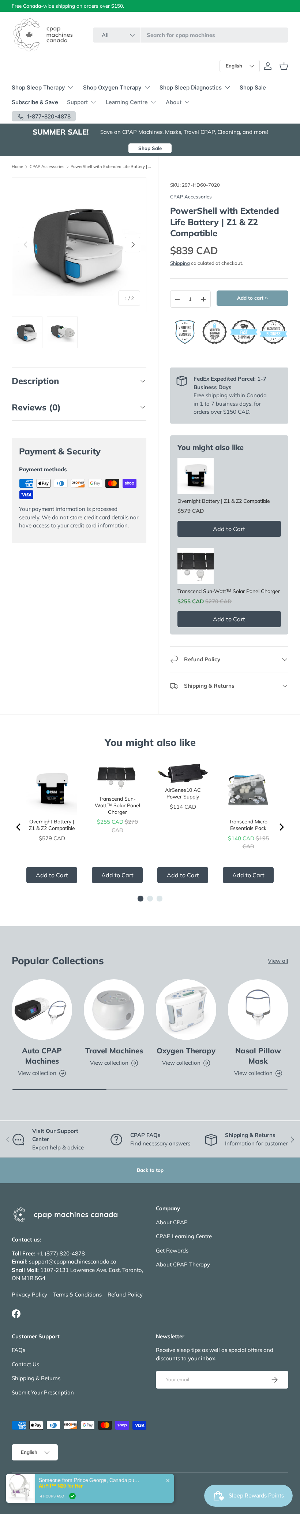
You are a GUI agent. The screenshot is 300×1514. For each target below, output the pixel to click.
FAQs (18, 1349)
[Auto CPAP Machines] (42, 1009)
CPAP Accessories (47, 167)
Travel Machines (114, 1050)
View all (278, 960)
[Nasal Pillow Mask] (258, 1009)
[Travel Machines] (114, 1009)
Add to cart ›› (252, 298)
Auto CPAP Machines (42, 1055)
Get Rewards (172, 1250)
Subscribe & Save (35, 102)
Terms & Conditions (77, 1294)
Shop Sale (253, 87)
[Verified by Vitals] (72, 1506)
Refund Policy (125, 1294)
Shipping (180, 263)
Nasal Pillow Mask (258, 1055)
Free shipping (211, 395)
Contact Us (25, 1364)
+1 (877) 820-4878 (61, 1253)
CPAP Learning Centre (184, 1236)
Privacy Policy (29, 1294)
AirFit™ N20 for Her (61, 1496)
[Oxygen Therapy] (186, 1009)
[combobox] (190, 35)
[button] (284, 66)
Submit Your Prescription (43, 1392)
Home (17, 167)
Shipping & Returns (36, 1378)
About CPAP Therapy (183, 1264)
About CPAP (172, 1222)
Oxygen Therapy (186, 1050)
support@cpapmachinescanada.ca (72, 1261)
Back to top (150, 1170)
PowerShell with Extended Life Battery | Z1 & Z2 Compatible (112, 167)
